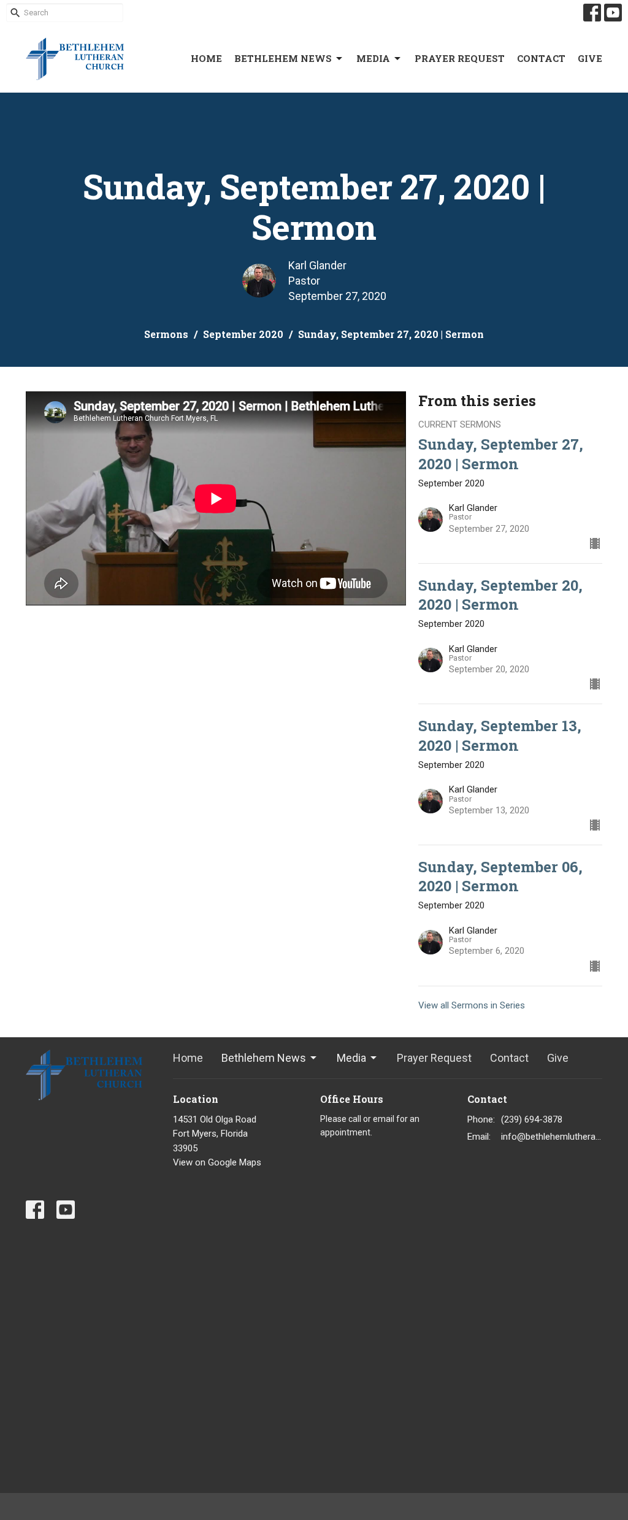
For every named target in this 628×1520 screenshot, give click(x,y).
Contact (541, 58)
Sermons (166, 334)
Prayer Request (460, 58)
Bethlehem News (283, 58)
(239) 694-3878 (531, 1119)
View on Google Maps (217, 1162)
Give (590, 58)
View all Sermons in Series (471, 1005)
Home (206, 58)
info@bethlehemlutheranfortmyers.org (551, 1136)
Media (373, 58)
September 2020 (243, 334)
